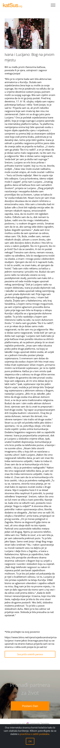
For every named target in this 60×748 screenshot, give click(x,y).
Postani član (30, 706)
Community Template (39, 723)
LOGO (13, 5)
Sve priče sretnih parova (30, 654)
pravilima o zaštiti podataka (34, 733)
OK (30, 741)
